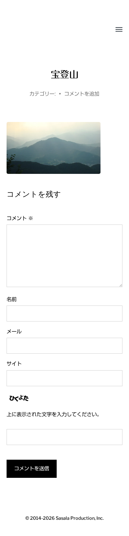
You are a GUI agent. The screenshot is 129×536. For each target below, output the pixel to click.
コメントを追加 (81, 93)
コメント (20, 218)
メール (14, 331)
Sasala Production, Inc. (30, 29)
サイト (14, 363)
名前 (12, 299)
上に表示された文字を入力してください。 (54, 414)
